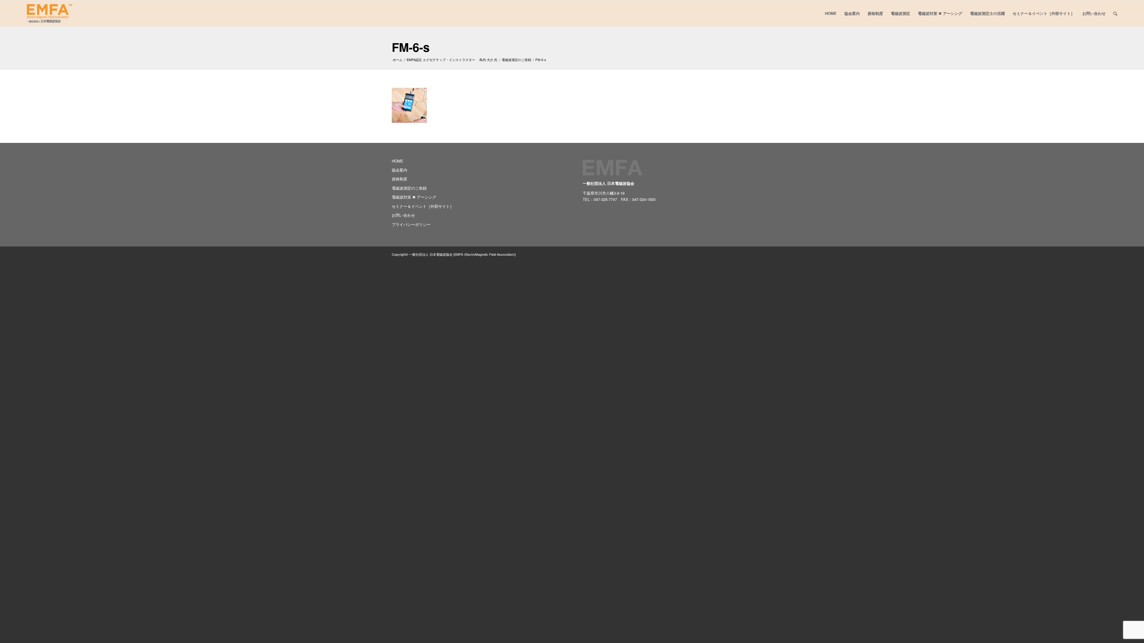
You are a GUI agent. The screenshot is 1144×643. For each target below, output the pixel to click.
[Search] (1115, 13)
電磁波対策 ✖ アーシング (414, 197)
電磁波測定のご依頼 (409, 188)
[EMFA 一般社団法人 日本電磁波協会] (49, 13)
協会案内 (399, 170)
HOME (397, 161)
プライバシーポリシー (411, 224)
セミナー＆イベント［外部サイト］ (423, 206)
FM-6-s (411, 46)
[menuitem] (830, 13)
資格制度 (399, 179)
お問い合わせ (403, 215)
